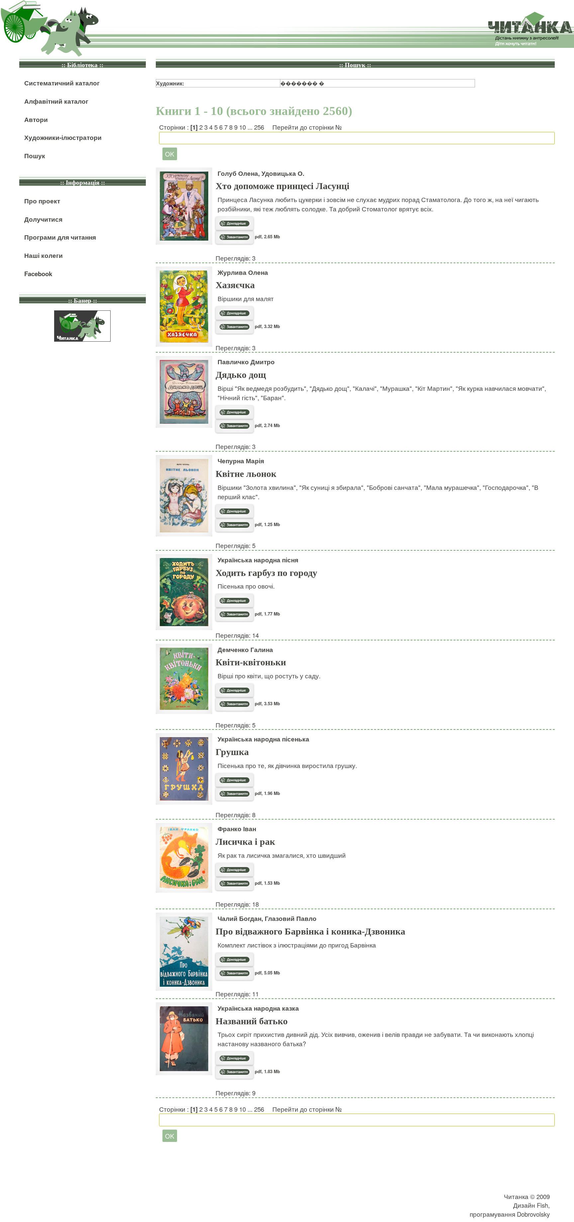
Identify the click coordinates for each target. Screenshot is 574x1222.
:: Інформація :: (82, 182)
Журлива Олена (243, 272)
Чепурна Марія (241, 460)
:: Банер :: (82, 300)
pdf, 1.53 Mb (266, 883)
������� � (302, 83)
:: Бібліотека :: (82, 64)
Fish (542, 1205)
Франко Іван (237, 828)
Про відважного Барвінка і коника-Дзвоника (310, 931)
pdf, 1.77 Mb (266, 614)
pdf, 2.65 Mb (266, 236)
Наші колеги (43, 255)
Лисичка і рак (245, 841)
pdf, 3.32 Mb (266, 326)
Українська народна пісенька (263, 738)
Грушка (232, 752)
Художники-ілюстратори (63, 137)
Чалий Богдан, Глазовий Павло (267, 918)
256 (259, 127)
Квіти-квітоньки (251, 662)
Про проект (42, 200)
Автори (36, 119)
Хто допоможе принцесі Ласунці (282, 186)
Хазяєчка (235, 285)
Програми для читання (60, 237)
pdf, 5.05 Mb (266, 972)
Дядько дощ (241, 375)
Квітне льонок (246, 474)
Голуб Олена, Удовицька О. (261, 173)
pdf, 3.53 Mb (266, 703)
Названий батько (252, 1021)
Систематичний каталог (62, 82)
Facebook (38, 273)
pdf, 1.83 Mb (266, 1071)
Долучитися (43, 219)
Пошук (34, 155)
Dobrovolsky (533, 1214)
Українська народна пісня (258, 559)
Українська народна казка (258, 1008)
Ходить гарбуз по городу (266, 573)
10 (242, 127)
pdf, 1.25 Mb (266, 524)
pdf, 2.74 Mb (266, 425)
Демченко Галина (245, 649)
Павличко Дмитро (246, 361)
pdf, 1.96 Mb (266, 793)
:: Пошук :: (355, 64)
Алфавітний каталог (56, 101)
